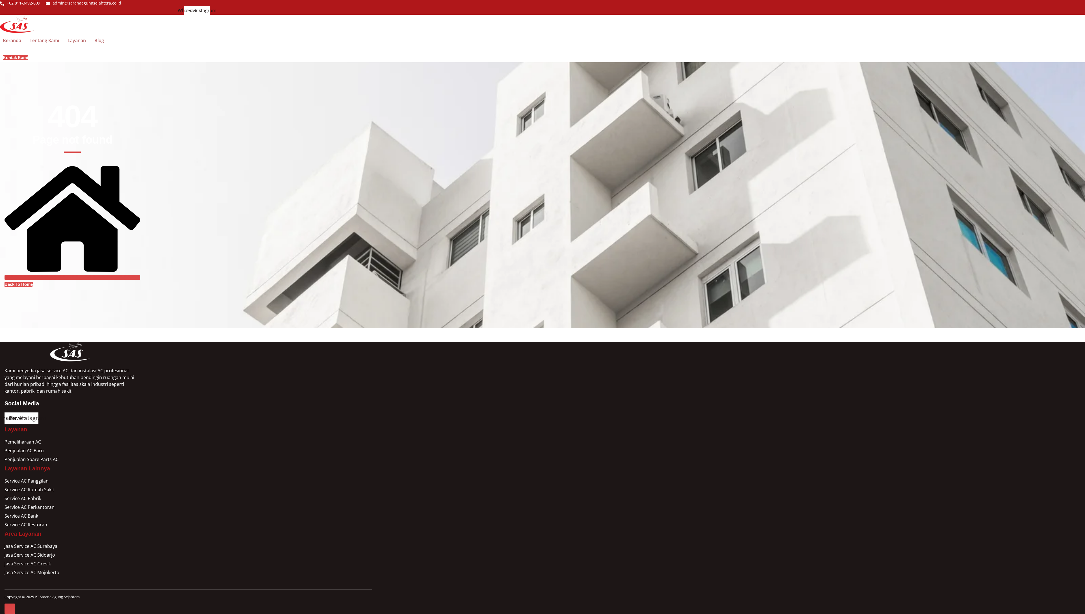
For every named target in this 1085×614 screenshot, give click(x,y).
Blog (99, 40)
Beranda (12, 40)
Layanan (77, 40)
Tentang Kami (44, 40)
